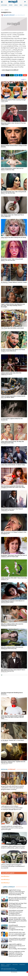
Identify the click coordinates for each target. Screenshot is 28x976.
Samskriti (6, 9)
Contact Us (8, 964)
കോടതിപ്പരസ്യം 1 (5, 876)
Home (2, 9)
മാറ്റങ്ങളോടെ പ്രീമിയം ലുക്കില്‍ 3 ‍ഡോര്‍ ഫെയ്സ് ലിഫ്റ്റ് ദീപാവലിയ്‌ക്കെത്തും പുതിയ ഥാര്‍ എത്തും (13, 847)
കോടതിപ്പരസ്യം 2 (5, 879)
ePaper (10, 5)
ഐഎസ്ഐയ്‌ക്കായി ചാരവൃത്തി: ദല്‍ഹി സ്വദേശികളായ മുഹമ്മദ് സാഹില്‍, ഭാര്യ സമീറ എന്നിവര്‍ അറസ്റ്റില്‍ (12, 827)
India (21, 5)
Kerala (16, 5)
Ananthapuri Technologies (12, 969)
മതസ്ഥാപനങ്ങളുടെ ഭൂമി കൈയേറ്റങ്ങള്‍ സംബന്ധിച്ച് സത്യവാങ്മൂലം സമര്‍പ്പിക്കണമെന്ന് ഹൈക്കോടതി (13, 866)
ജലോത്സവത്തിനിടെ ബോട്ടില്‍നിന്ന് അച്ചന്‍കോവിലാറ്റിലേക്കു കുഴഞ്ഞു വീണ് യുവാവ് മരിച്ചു (18, 899)
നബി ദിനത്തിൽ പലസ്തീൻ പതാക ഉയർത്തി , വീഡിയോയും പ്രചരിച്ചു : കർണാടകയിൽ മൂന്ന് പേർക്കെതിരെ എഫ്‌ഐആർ (18, 920)
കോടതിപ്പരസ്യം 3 (5, 882)
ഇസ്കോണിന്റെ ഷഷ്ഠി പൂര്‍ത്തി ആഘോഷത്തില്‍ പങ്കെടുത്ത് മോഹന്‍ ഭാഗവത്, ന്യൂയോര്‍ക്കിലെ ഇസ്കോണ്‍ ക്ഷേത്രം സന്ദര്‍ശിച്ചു (12, 787)
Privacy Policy (22, 964)
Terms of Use (15, 964)
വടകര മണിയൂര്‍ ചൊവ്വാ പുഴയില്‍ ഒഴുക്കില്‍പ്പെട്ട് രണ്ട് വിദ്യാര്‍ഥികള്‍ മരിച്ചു (17, 940)
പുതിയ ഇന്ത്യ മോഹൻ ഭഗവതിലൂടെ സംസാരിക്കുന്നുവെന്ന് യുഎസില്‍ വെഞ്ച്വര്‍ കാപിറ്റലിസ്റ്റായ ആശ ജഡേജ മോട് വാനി (11, 807)
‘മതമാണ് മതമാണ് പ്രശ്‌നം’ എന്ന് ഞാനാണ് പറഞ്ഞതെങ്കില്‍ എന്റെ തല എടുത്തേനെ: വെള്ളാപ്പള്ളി (17, 934)
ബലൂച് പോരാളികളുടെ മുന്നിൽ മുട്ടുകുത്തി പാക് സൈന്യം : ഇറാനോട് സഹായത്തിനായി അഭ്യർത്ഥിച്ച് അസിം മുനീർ (17, 954)
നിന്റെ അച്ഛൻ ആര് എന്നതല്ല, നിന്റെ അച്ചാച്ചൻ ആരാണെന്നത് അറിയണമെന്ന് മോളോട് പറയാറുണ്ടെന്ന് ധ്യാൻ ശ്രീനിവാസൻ (17, 905)
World (25, 5)
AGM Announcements (5, 966)
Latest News (4, 5)
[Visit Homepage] (12, 1)
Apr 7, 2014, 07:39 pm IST (20, 15)
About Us (3, 964)
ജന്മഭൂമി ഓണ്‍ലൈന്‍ (9, 15)
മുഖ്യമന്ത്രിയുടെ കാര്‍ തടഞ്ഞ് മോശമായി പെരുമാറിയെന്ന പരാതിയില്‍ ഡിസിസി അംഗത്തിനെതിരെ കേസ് (16, 913)
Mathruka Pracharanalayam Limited (8, 968)
